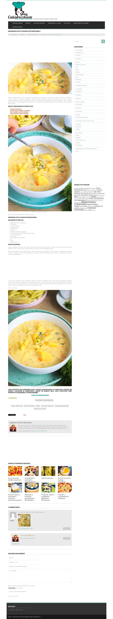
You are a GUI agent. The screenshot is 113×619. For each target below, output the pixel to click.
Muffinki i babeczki (82, 85)
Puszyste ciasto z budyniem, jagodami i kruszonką (48, 497)
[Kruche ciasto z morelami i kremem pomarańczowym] (15, 488)
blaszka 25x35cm (92, 188)
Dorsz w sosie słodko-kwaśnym (14, 479)
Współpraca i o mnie (54, 23)
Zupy (77, 151)
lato (75, 197)
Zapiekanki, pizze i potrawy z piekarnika (86, 148)
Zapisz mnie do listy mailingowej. (18, 591)
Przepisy (28, 23)
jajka (75, 195)
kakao (99, 195)
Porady (77, 115)
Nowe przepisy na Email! (81, 23)
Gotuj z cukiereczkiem (14, 617)
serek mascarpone (96, 199)
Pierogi (79, 108)
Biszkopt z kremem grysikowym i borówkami (30, 497)
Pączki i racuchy (80, 102)
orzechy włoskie (77, 198)
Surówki (78, 142)
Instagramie (33, 392)
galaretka (91, 193)
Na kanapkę (79, 89)
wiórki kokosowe (90, 206)
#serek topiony (47, 406)
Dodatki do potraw (81, 64)
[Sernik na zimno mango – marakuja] (65, 471)
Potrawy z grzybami (82, 117)
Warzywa (22, 34)
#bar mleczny (17, 406)
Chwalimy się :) (80, 52)
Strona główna (17, 23)
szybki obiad (100, 200)
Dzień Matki (83, 193)
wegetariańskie (92, 204)
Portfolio (67, 23)
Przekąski (78, 124)
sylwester (88, 200)
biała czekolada (84, 188)
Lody (77, 77)
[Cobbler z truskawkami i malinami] (65, 488)
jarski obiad (80, 195)
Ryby (78, 129)
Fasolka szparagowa (32, 34)
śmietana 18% (83, 208)
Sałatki (77, 135)
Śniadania (78, 137)
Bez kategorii (79, 50)
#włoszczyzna (40, 409)
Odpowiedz (66, 528)
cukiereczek (27, 422)
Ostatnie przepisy (39, 23)
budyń (85, 190)
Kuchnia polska (80, 74)
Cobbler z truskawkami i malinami (63, 496)
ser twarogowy (80, 200)
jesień (86, 195)
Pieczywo (79, 104)
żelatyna (86, 210)
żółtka (90, 210)
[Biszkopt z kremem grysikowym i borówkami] (32, 488)
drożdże (77, 193)
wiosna (84, 206)
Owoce (79, 98)
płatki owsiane (85, 198)
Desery (77, 62)
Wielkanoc (78, 206)
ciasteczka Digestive (92, 190)
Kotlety (77, 72)
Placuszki (79, 111)
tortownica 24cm (77, 202)
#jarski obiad (29, 406)
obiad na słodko (99, 197)
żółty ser (94, 210)
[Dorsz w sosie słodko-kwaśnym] (15, 471)
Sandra (12, 520)
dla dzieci (97, 192)
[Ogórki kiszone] (48, 471)
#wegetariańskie (62, 406)
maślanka (88, 197)
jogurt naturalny (93, 195)
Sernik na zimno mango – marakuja (64, 480)
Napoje (79, 95)
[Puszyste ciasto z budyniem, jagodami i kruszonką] (48, 488)
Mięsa (78, 82)
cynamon (82, 191)
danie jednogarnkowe (89, 191)
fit (87, 193)
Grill (77, 67)
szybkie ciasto (94, 200)
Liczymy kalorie (17, 27)
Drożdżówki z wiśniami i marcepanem (30, 480)
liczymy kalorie (82, 197)
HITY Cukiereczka (99, 193)
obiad (93, 197)
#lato (38, 406)
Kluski (77, 69)
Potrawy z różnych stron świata (85, 121)
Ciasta (78, 55)
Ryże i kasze (79, 132)
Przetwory (78, 127)
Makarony (78, 79)
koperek (102, 195)
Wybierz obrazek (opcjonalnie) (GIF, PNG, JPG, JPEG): (21, 585)
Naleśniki (79, 91)
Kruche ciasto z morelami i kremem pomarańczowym (15, 497)
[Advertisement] (40, 50)
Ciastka (79, 58)
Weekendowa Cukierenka (85, 203)
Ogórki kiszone (47, 478)
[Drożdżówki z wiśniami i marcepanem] (32, 471)
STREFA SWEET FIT (81, 140)
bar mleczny (77, 188)
